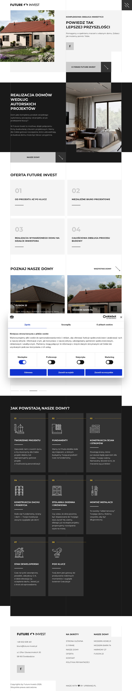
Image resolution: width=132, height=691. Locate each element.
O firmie (70, 645)
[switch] (51, 362)
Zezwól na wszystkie (103, 372)
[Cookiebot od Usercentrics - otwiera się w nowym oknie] (105, 317)
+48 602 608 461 (24, 642)
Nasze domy (72, 649)
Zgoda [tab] (27, 324)
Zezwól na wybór (66, 372)
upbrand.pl (90, 686)
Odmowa (28, 372)
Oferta (69, 654)
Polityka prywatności (78, 662)
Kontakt (70, 658)
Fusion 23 (99, 654)
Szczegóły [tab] (66, 324)
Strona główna (74, 641)
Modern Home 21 (102, 641)
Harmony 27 (100, 649)
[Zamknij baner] (121, 317)
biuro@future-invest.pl (27, 646)
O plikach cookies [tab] (105, 324)
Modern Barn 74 (102, 645)
